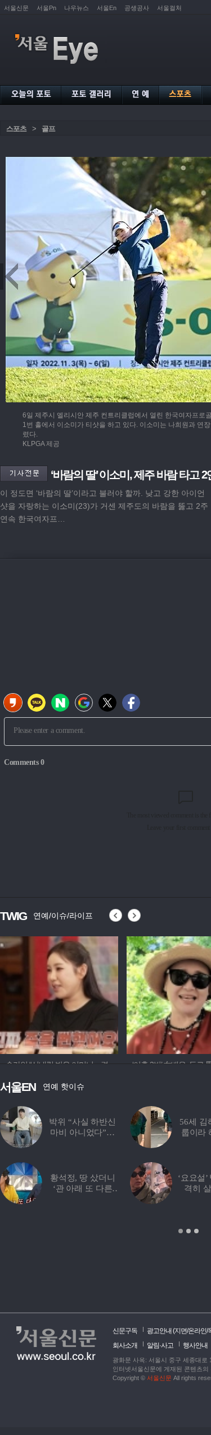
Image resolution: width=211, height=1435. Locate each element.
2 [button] (188, 1231)
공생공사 (136, 7)
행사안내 (195, 1345)
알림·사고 (160, 1345)
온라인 (197, 1331)
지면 (180, 1331)
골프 (48, 128)
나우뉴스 (76, 7)
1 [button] (180, 1231)
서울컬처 (169, 7)
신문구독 (125, 1331)
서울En (106, 7)
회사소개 (125, 1345)
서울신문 (16, 7)
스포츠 (16, 128)
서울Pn (46, 7)
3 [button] (196, 1231)
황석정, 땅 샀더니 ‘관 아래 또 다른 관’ (82, 1188)
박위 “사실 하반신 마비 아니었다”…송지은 (82, 1132)
